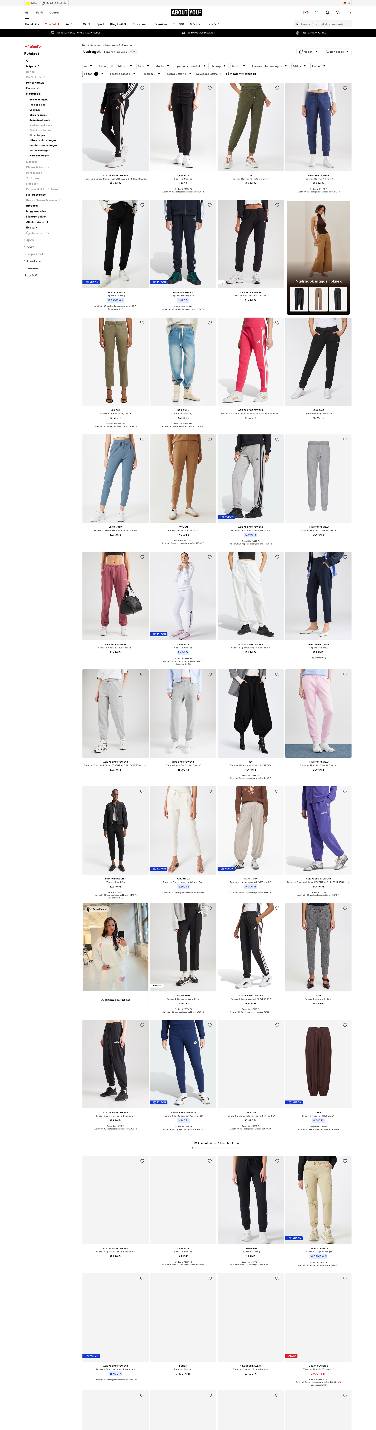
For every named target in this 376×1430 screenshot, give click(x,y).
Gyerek (54, 12)
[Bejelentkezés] (316, 12)
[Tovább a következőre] (348, 1291)
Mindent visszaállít (243, 73)
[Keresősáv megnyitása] (296, 24)
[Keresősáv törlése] (349, 23)
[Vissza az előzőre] (326, 1291)
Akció (102, 66)
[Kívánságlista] (338, 12)
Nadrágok (111, 44)
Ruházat (95, 44)
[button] (308, 52)
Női (27, 12)
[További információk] (115, 188)
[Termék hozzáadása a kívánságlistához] (142, 88)
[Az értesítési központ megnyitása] (327, 12)
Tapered (127, 44)
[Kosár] (349, 12)
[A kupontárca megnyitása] (305, 12)
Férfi (39, 12)
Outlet (33, 3)
